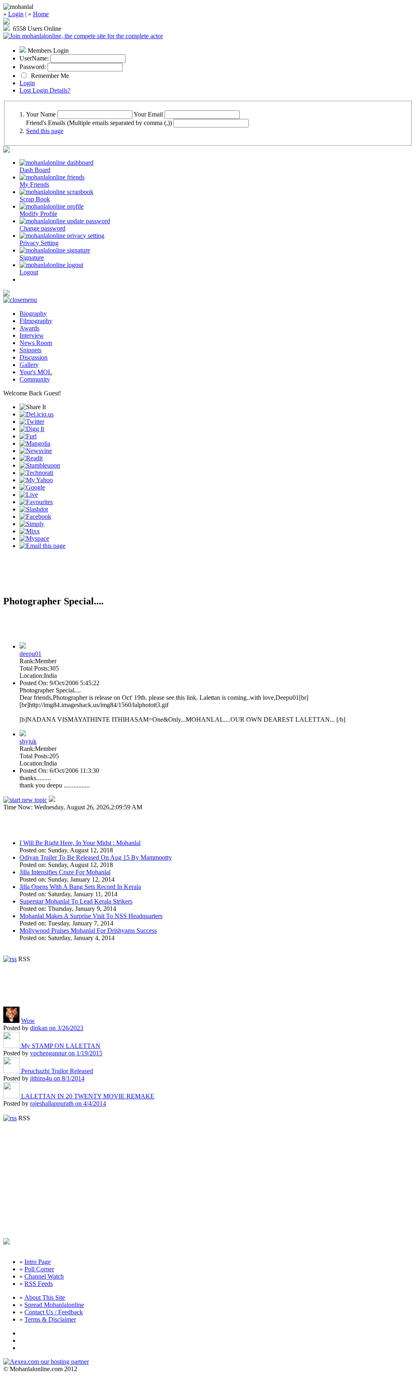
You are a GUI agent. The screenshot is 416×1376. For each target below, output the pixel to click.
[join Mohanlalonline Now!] (6, 22)
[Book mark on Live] (29, 494)
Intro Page (37, 1261)
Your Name (41, 114)
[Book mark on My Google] (32, 487)
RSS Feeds (38, 1283)
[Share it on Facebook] (35, 516)
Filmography (36, 320)
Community (35, 379)
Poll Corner (39, 1269)
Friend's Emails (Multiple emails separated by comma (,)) (99, 122)
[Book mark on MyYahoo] (36, 480)
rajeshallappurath (68, 1103)
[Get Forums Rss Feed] (10, 1118)
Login (16, 14)
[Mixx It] (30, 531)
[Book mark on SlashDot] (34, 509)
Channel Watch (44, 1276)
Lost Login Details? (45, 90)
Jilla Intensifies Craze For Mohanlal (65, 872)
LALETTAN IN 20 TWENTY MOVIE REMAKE (87, 1096)
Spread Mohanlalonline (54, 1304)
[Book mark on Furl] (28, 436)
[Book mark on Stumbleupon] (40, 465)
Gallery (29, 364)
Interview (32, 335)
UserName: (34, 58)
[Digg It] (32, 428)
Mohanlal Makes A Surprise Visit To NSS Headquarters (91, 915)
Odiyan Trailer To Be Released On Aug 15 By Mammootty (96, 857)
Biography (33, 313)
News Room (36, 342)
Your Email (148, 114)
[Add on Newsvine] (36, 450)
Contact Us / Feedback (53, 1312)
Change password (42, 228)
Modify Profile (38, 213)
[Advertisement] (98, 575)
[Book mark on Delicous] (37, 414)
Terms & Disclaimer (50, 1319)
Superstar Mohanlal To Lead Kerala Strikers (76, 901)
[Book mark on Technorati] (36, 472)
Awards (29, 328)
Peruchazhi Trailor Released (57, 1071)
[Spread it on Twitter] (32, 421)
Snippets (30, 350)
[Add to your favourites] (36, 501)
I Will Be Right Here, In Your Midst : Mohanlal (80, 842)
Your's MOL (36, 372)
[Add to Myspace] (34, 538)
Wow (28, 1020)
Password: (33, 66)
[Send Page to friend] (42, 545)
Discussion (34, 357)
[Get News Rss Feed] (10, 958)
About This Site (44, 1297)
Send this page (44, 130)
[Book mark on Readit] (31, 458)
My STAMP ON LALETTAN (60, 1045)
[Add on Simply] (32, 523)
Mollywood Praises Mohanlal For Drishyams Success (88, 930)
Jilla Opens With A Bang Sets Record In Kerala (80, 886)
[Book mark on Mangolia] (35, 443)
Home (41, 14)
